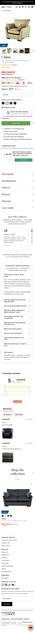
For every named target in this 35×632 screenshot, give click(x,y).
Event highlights (7, 566)
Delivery (6, 187)
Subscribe (7, 604)
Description (8, 173)
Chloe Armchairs (7, 10)
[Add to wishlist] (32, 123)
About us (4, 552)
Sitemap (26, 619)
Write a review (17, 401)
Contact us (5, 543)
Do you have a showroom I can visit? (14, 338)
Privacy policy (5, 619)
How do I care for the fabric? (13, 333)
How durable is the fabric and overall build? (13, 317)
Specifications (9, 180)
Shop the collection (17, 472)
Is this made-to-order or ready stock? (13, 275)
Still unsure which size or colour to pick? (15, 344)
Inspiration (5, 578)
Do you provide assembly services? (15, 306)
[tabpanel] (17, 438)
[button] (17, 386)
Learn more (7, 245)
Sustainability (6, 571)
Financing (4, 563)
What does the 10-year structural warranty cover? (14, 323)
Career (3, 569)
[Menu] (33, 7)
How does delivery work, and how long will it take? (14, 300)
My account (5, 546)
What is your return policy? (12, 329)
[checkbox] (19, 414)
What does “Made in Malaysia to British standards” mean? (14, 311)
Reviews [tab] (8, 409)
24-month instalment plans (12, 1)
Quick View (23, 160)
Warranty (6, 200)
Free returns (5, 560)
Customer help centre (9, 540)
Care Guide (7, 207)
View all (17, 479)
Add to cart (15, 123)
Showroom (5, 555)
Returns (6, 194)
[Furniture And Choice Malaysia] (6, 7)
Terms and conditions (17, 619)
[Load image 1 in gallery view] (17, 30)
